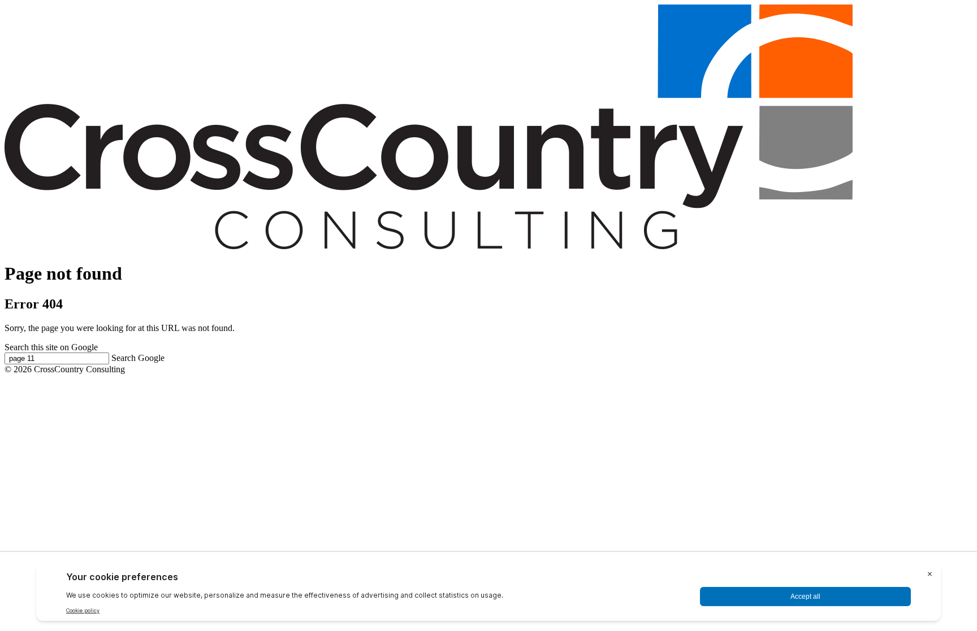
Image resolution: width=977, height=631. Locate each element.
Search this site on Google (51, 347)
